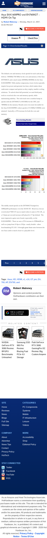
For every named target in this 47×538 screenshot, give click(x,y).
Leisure (26, 421)
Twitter (9, 467)
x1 (24, 279)
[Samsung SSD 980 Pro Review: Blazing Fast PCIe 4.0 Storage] (23, 333)
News (4, 414)
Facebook (10, 471)
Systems (26, 411)
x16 (27, 279)
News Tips (6, 444)
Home (4, 407)
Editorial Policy (29, 444)
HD (14, 279)
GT (31, 279)
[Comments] (21, 29)
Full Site (5, 421)
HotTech (5, 455)
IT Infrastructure (29, 418)
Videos (26, 425)
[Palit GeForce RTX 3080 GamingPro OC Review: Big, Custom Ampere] (38, 333)
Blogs (4, 418)
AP (7, 282)
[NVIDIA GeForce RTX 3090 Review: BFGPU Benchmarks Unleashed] (8, 333)
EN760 (12, 282)
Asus (9, 279)
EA (39, 279)
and (18, 282)
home (4, 10)
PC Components (18, 10)
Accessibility (28, 437)
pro (35, 279)
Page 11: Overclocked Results (15, 46)
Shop (25, 441)
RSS (8, 478)
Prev (7, 263)
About (4, 437)
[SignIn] (4, 3)
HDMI (19, 279)
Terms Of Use (27, 536)
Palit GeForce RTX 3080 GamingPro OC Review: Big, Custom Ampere (39, 348)
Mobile (26, 414)
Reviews (5, 411)
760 (3, 282)
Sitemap (5, 425)
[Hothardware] (23, 4)
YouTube (10, 475)
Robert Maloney (22, 288)
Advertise (6, 441)
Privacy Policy (8, 452)
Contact (5, 448)
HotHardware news (35, 312)
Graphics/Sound (36, 10)
